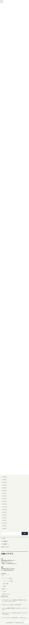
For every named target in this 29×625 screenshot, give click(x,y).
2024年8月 (4, 482)
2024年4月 (4, 493)
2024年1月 (4, 501)
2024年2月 (4, 498)
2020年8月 (4, 525)
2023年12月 (4, 504)
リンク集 (3, 538)
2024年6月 (4, 487)
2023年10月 (4, 509)
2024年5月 (4, 490)
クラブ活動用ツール (5, 544)
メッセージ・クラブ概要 (7, 578)
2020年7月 (4, 528)
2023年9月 (4, 512)
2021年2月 (4, 520)
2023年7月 (4, 515)
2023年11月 (4, 506)
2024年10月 (4, 477)
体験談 (4, 586)
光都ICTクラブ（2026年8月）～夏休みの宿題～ (12, 604)
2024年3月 (4, 496)
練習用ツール (4, 588)
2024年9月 (4, 479)
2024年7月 (4, 485)
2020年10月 (4, 523)
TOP (3, 575)
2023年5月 (4, 517)
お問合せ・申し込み (5, 546)
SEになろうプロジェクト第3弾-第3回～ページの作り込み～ (14, 617)
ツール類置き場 (4, 541)
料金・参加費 (5, 583)
